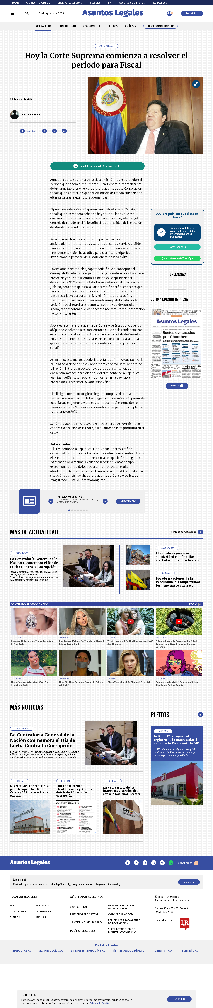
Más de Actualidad (34, 531)
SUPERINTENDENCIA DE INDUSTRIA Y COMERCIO (122, 931)
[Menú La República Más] (12, 14)
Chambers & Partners (38, 2)
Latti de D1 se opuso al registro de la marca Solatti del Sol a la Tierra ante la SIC (176, 739)
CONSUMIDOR (91, 26)
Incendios (95, 2)
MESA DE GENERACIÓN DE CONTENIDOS (121, 907)
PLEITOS (113, 26)
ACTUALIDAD (43, 26)
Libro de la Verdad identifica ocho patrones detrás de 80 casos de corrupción (74, 790)
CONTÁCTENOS (79, 907)
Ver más (174, 385)
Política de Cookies (100, 1003)
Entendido (179, 999)
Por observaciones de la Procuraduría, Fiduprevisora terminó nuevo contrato (178, 582)
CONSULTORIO (67, 26)
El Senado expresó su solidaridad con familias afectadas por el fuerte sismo (178, 556)
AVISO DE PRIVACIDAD (120, 914)
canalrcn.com (165, 950)
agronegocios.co (51, 950)
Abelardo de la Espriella (132, 2)
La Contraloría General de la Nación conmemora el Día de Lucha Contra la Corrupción (34, 563)
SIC (110, 2)
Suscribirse (192, 13)
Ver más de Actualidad (183, 531)
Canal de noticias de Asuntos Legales (100, 166)
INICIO (13, 905)
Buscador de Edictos (160, 26)
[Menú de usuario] (169, 13)
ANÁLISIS (130, 26)
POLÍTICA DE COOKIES (83, 930)
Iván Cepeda (160, 2)
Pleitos (160, 714)
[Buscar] (26, 14)
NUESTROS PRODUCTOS (84, 914)
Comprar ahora (177, 246)
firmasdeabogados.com (130, 950)
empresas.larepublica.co (88, 950)
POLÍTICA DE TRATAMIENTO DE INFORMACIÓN (124, 922)
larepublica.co (21, 950)
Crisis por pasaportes (70, 2)
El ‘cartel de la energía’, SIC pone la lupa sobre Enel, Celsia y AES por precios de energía (29, 790)
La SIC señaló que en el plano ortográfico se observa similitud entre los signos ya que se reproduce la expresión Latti (175, 752)
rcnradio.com (192, 950)
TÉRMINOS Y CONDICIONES (86, 922)
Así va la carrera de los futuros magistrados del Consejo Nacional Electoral (122, 791)
